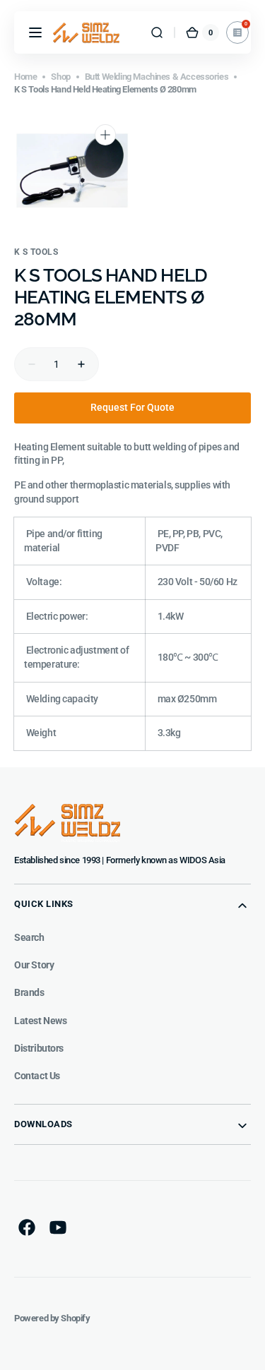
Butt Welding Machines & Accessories (157, 76)
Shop (60, 76)
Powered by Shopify (52, 1318)
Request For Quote (132, 407)
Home (25, 76)
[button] (35, 32)
